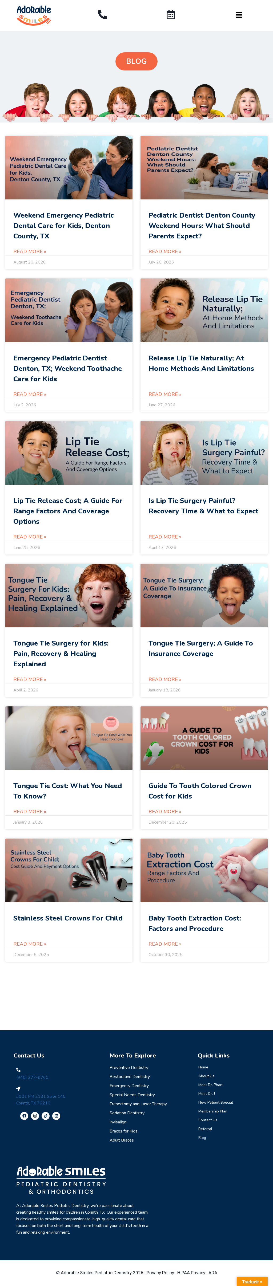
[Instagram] (35, 1116)
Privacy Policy (160, 1272)
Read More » (29, 251)
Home (203, 1067)
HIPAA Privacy (191, 1272)
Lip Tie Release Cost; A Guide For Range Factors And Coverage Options (68, 511)
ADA (212, 1272)
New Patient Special (215, 1102)
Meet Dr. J (206, 1093)
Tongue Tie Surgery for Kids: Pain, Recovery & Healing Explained (61, 654)
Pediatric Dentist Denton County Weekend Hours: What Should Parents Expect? (201, 226)
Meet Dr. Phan (210, 1084)
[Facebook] (24, 1116)
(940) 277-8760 (32, 1077)
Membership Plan (212, 1111)
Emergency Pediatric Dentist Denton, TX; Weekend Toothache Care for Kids (67, 368)
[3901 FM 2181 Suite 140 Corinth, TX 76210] (18, 1089)
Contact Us (207, 1120)
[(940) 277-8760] (18, 1070)
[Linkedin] (56, 1116)
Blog (202, 1137)
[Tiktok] (46, 1116)
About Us (206, 1076)
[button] (239, 15)
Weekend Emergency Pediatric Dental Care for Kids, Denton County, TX (63, 226)
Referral (205, 1128)
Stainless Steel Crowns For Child (68, 918)
